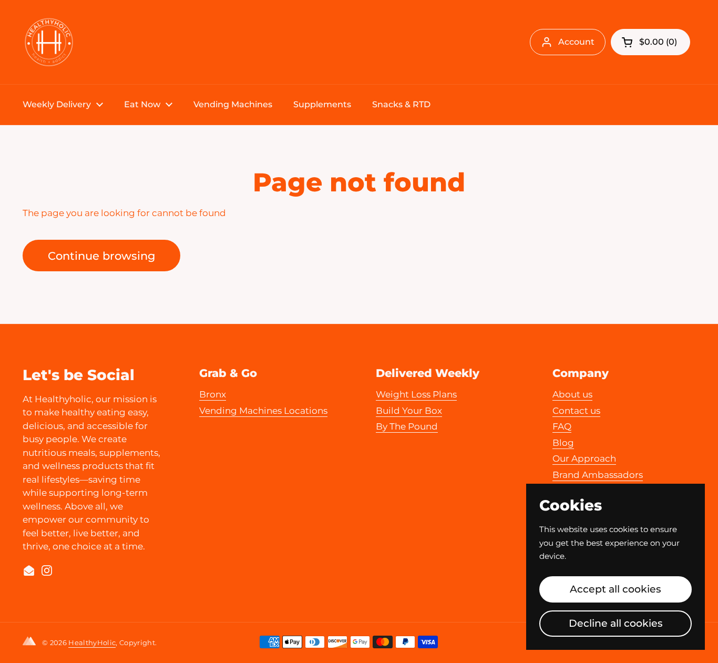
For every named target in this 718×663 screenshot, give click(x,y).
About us (572, 394)
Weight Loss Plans (416, 394)
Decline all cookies (616, 623)
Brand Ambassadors (597, 475)
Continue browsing (101, 255)
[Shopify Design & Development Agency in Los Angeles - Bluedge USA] (31, 643)
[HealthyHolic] (49, 42)
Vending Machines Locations (263, 410)
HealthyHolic (92, 642)
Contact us (576, 410)
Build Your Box (409, 410)
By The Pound (407, 426)
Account (576, 42)
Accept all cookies (615, 589)
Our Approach (584, 458)
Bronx (212, 394)
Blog (563, 442)
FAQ (561, 426)
